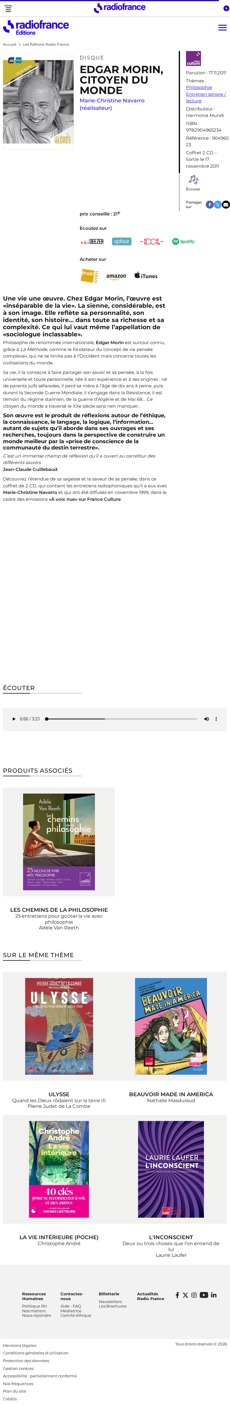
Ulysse (59, 1094)
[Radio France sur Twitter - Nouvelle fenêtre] (185, 1295)
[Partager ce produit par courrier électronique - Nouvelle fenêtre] (226, 205)
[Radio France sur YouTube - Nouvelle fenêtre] (204, 1295)
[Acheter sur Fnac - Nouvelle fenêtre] (89, 276)
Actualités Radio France (150, 1296)
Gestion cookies (18, 1368)
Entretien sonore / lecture (206, 97)
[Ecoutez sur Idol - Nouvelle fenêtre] (151, 241)
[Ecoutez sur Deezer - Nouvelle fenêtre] (92, 241)
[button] (226, 8)
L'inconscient (171, 1237)
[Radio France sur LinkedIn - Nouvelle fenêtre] (214, 1295)
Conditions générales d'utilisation (36, 1352)
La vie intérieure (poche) (59, 1237)
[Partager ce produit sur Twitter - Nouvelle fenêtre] (218, 205)
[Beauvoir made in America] (171, 1026)
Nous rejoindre (36, 1315)
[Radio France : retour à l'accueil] (119, 8)
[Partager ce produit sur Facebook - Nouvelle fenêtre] (210, 205)
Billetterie (109, 1293)
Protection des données (26, 1360)
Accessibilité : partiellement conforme (40, 1375)
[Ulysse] (59, 1026)
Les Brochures (112, 1306)
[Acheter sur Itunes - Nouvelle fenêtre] (145, 276)
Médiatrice (70, 1310)
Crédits (10, 1398)
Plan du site (14, 1391)
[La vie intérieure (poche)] (59, 1169)
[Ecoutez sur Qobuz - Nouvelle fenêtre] (122, 242)
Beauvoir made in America (171, 1094)
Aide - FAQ (70, 1306)
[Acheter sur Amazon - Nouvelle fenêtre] (116, 276)
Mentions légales (19, 1345)
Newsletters (110, 1301)
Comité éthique (75, 1315)
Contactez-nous (71, 1296)
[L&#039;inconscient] (171, 1169)
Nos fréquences (18, 1383)
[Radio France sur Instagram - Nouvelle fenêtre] (194, 1295)
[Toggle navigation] (8, 8)
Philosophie (199, 87)
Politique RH (34, 1306)
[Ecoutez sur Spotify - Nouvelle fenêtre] (183, 241)
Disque (92, 58)
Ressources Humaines (34, 1296)
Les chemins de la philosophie (59, 910)
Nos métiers (34, 1310)
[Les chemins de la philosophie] (59, 842)
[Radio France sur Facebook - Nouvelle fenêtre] (177, 1295)
